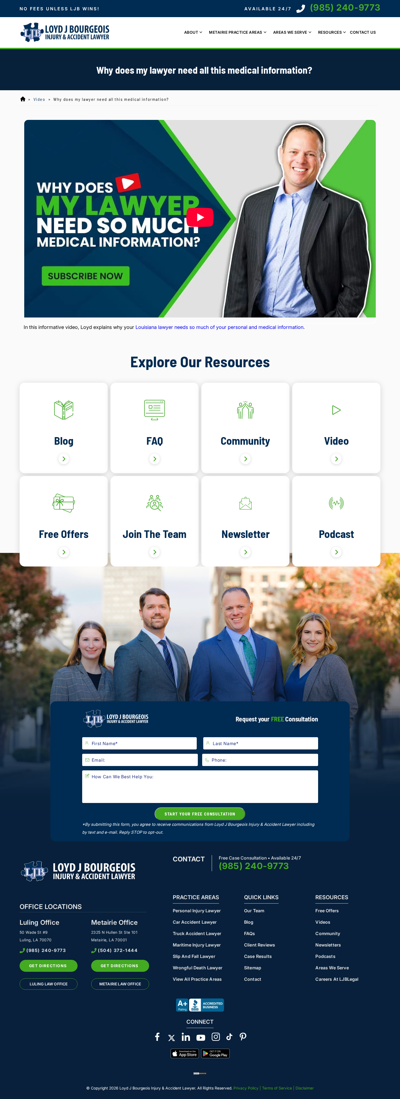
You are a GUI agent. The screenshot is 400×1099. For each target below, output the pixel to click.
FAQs (249, 933)
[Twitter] (171, 1038)
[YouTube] (200, 1037)
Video (39, 99)
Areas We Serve (290, 32)
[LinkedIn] (186, 1038)
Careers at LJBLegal (336, 979)
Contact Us (363, 32)
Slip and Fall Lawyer (194, 956)
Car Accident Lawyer (195, 922)
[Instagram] (216, 1038)
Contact (252, 979)
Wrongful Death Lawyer (197, 967)
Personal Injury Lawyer (197, 910)
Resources (330, 32)
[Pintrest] (243, 1038)
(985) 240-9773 (345, 7)
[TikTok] (229, 1038)
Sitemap (252, 967)
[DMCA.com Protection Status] (200, 1073)
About (191, 32)
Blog (249, 922)
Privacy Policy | (247, 1088)
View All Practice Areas (197, 979)
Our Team (254, 910)
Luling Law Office (49, 984)
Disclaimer (305, 1088)
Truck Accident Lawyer (197, 933)
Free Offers (327, 910)
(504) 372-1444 (118, 950)
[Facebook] (157, 1038)
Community (327, 933)
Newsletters (328, 945)
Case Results (258, 956)
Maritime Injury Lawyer (197, 945)
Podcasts (325, 956)
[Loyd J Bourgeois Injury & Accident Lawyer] (66, 32)
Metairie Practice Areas (235, 32)
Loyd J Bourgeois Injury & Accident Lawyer (22, 99)
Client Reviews (259, 945)
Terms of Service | (279, 1088)
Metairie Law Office (120, 984)
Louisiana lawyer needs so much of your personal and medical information (219, 327)
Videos (322, 922)
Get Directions (48, 965)
